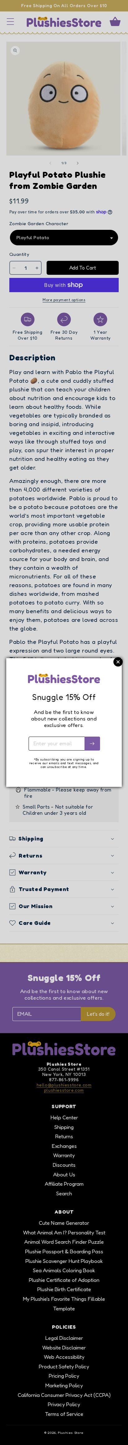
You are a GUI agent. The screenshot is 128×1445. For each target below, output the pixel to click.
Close (118, 662)
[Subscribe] (92, 744)
